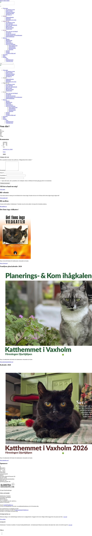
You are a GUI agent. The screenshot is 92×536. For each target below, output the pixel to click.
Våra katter (5, 8)
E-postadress (3, 175)
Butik (4, 56)
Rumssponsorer (12, 48)
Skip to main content (4, 0)
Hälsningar (8, 18)
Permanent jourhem (10, 12)
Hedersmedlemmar (10, 36)
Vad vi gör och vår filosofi (12, 31)
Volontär (8, 52)
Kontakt (5, 57)
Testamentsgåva (9, 43)
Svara (4, 151)
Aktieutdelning (12, 47)
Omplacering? (9, 29)
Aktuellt (5, 16)
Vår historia (8, 32)
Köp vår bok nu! (4, 263)
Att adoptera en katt (10, 9)
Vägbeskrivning (9, 61)
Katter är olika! (9, 11)
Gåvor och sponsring (10, 44)
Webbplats (2, 178)
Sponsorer (5, 54)
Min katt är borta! (10, 27)
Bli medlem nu (3, 206)
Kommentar (2, 170)
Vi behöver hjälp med (11, 53)
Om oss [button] (4, 92)
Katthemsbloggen (10, 17)
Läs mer (65, 516)
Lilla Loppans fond (13, 45)
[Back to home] (7, 4)
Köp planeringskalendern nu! (6, 362)
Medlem (7, 39)
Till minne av (9, 14)
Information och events (11, 20)
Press (7, 58)
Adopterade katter (10, 13)
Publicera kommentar (5, 183)
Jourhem (8, 50)
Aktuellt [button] (5, 77)
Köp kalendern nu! (4, 460)
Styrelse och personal (10, 34)
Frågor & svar (6, 21)
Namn (2, 172)
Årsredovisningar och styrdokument (14, 35)
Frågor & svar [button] (6, 83)
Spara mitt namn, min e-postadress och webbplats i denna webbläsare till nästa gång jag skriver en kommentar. (26, 180)
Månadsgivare (9, 40)
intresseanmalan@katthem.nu (21, 510)
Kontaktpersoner (9, 59)
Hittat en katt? (9, 26)
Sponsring (11, 49)
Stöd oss (5, 38)
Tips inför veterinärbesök (11, 25)
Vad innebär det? (4, 198)
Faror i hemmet (9, 23)
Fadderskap (8, 41)
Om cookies (2, 519)
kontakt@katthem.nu (8, 505)
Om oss (4, 30)
